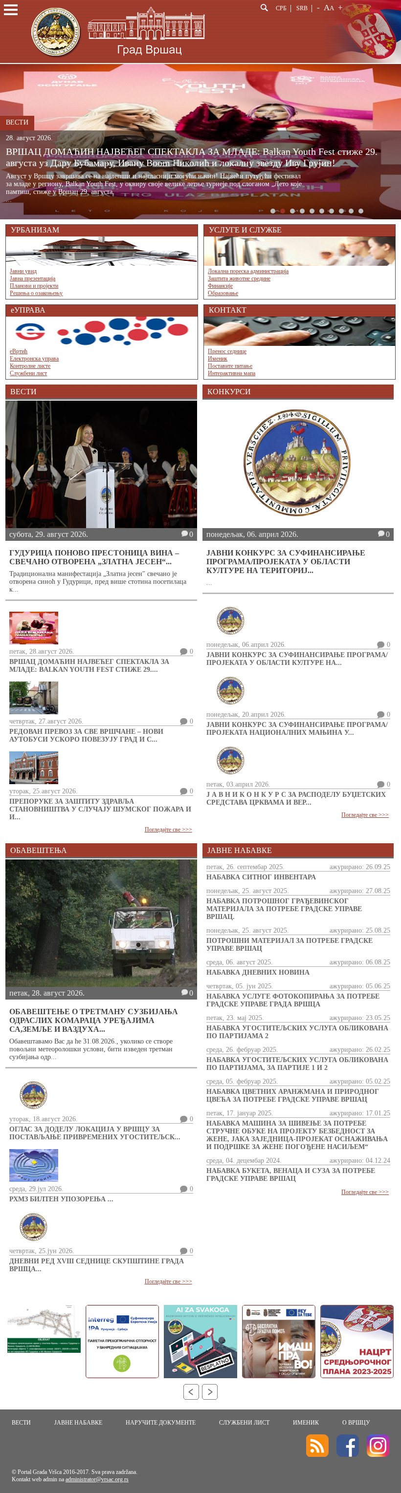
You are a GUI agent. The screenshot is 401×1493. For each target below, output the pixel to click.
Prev (191, 1392)
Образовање (223, 293)
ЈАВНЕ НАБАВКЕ (78, 1422)
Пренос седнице (227, 351)
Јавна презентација (32, 278)
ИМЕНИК (306, 1422)
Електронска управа (34, 358)
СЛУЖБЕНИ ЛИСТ (244, 1422)
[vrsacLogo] (117, 61)
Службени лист (28, 373)
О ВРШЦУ (356, 1422)
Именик (217, 358)
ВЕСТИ (21, 1422)
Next (210, 1392)
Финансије (220, 285)
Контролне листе (30, 366)
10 (360, 211)
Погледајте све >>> (168, 829)
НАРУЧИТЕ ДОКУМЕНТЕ (161, 1422)
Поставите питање (230, 366)
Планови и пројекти (34, 285)
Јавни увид (23, 271)
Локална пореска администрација (248, 271)
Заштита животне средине (239, 278)
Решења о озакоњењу (36, 293)
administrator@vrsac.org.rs (97, 1479)
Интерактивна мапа (231, 373)
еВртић (18, 351)
